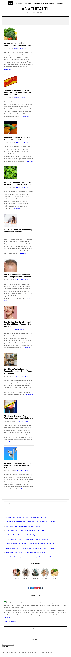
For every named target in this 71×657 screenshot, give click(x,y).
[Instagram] (35, 588)
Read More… (8, 617)
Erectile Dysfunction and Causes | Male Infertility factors (23, 526)
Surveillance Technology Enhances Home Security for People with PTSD (18, 465)
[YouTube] (38, 588)
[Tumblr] (41, 588)
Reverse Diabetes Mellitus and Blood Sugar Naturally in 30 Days (26, 517)
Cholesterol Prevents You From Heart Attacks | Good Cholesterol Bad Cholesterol (17, 92)
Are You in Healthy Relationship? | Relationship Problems (23, 535)
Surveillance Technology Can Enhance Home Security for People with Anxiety (18, 371)
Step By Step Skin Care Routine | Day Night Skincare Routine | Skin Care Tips (17, 324)
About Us (5, 647)
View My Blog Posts (10, 621)
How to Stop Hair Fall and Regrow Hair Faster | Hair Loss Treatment (27, 539)
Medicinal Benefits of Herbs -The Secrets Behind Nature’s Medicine (26, 530)
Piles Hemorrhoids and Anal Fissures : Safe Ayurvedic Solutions (25, 552)
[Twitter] (32, 588)
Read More (7, 69)
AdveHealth (35, 9)
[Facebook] (29, 588)
